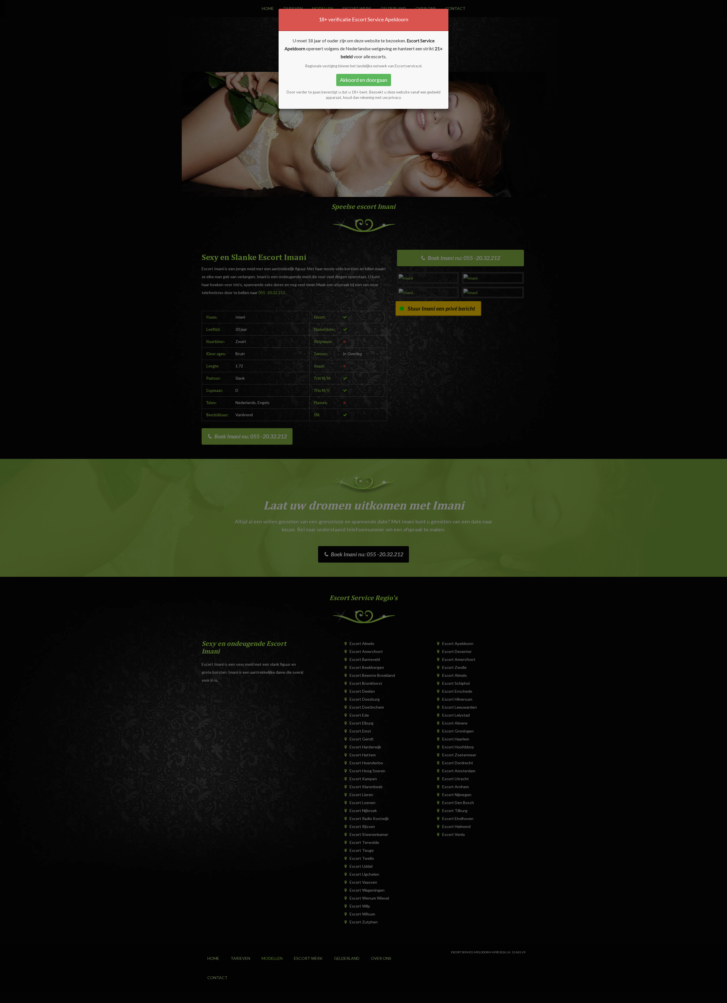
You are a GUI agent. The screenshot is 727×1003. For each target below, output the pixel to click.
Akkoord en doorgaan (363, 80)
